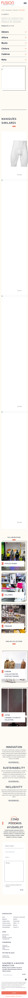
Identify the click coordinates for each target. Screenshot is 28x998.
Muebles (15, 919)
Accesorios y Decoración (19, 917)
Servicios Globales (6, 925)
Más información (13, 762)
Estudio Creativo (6, 923)
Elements (15, 10)
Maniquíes (4, 919)
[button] (26, 979)
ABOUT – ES (16, 923)
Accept (14, 992)
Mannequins (9, 10)
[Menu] (25, 3)
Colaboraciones (6, 921)
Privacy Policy (19, 996)
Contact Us (16, 927)
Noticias (15, 925)
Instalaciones (16, 921)
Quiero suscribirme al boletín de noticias (13, 885)
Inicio (3, 917)
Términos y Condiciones (10, 996)
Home (3, 10)
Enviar (21, 889)
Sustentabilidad (6, 927)
